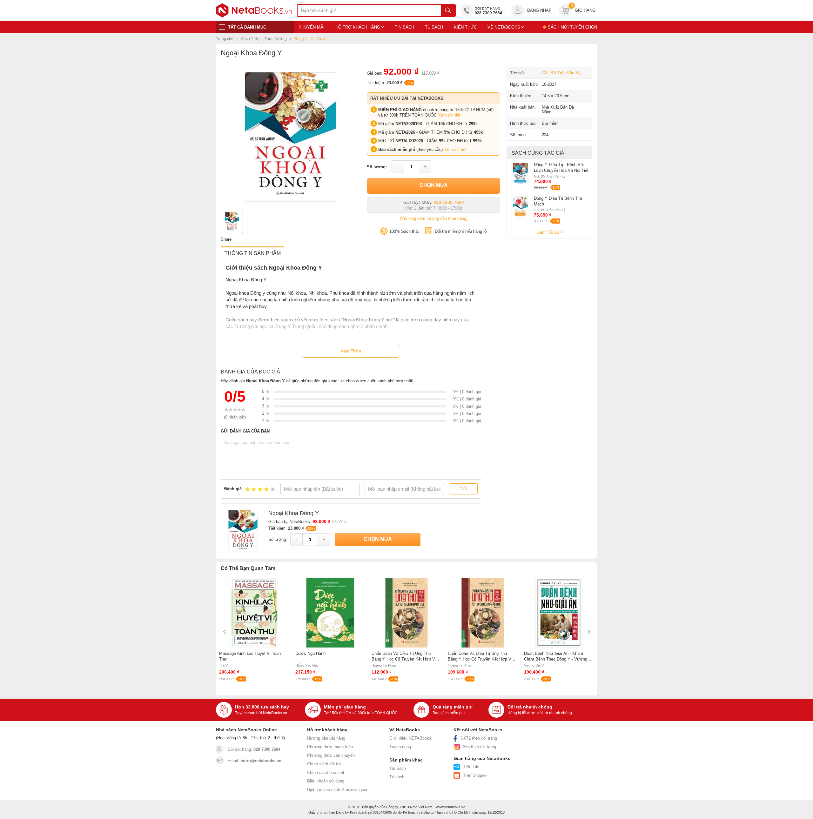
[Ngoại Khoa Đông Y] (290, 205)
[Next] (588, 631)
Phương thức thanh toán (330, 746)
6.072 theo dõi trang (478, 738)
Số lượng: (377, 166)
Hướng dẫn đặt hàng (326, 738)
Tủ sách (396, 777)
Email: (254, 760)
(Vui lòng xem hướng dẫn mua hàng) (433, 218)
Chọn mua (434, 185)
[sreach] (448, 10)
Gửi (463, 489)
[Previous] (224, 631)
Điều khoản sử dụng (325, 781)
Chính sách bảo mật (325, 772)
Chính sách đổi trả (324, 764)
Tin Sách (397, 768)
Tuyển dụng (400, 746)
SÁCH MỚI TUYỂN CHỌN (572, 27)
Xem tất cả (549, 232)
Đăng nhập (539, 10)
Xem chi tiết (449, 115)
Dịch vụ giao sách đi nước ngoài (337, 789)
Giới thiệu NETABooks (410, 738)
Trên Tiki (471, 766)
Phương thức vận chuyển (331, 755)
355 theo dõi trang (479, 746)
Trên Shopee (475, 775)
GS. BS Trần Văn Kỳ (561, 72)
